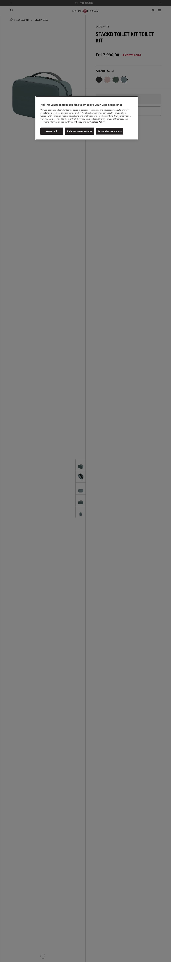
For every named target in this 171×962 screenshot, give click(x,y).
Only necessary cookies (79, 131)
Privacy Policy (75, 121)
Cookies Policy (97, 121)
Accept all (51, 131)
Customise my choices (110, 131)
